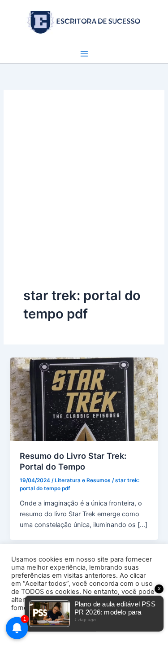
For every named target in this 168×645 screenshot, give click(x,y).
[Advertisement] (84, 198)
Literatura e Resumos (83, 480)
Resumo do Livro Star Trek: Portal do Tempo (73, 461)
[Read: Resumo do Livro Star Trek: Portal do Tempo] (84, 399)
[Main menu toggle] (84, 53)
